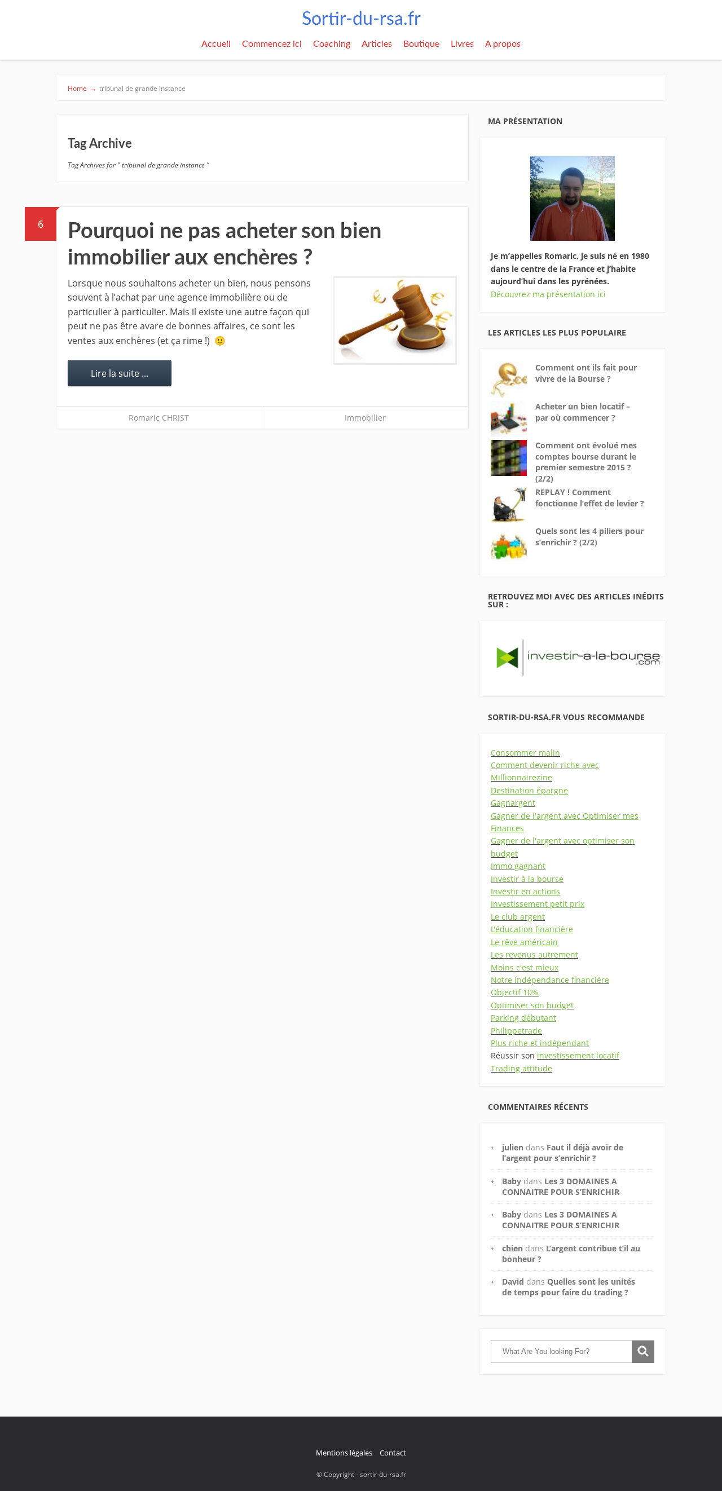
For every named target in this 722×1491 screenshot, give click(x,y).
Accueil (216, 43)
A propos (503, 43)
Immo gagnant (518, 866)
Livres (462, 43)
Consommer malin (525, 752)
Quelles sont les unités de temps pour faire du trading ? (568, 1287)
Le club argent (518, 916)
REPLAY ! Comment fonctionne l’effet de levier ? (589, 498)
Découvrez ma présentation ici (548, 294)
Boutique (421, 43)
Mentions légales (344, 1453)
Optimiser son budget (532, 1005)
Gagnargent (513, 802)
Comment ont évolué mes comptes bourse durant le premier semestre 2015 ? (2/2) (586, 462)
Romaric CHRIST (159, 417)
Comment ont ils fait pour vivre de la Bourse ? (586, 373)
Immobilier (365, 417)
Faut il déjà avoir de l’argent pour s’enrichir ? (562, 1152)
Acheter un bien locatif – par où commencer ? (582, 412)
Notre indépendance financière (550, 979)
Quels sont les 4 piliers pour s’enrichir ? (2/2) (589, 537)
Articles (377, 43)
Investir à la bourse (527, 879)
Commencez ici (272, 43)
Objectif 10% (515, 992)
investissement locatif (578, 1055)
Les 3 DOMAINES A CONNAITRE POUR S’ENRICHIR (560, 1186)
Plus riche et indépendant (540, 1043)
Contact (393, 1453)
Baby (511, 1181)
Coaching (331, 43)
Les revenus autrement (534, 954)
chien (512, 1248)
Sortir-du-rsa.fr (361, 19)
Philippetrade (516, 1030)
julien (512, 1147)
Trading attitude (521, 1068)
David (513, 1281)
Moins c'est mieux (524, 967)
